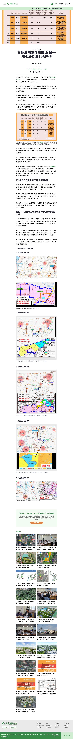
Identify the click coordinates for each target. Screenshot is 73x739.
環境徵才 (39, 723)
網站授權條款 (49, 725)
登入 (56, 4)
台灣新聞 (39, 64)
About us (66, 723)
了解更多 (56, 736)
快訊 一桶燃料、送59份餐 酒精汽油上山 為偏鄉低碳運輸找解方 (33, 8)
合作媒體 (66, 725)
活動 (47, 723)
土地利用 (40, 69)
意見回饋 (66, 727)
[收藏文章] (31, 72)
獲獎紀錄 (57, 727)
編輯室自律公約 (40, 725)
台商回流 (34, 69)
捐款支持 (67, 4)
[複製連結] (42, 72)
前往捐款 (36, 522)
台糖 (45, 69)
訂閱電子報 (61, 4)
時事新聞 (34, 64)
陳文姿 (37, 66)
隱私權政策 (48, 727)
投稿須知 (39, 727)
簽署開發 (41, 142)
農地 (28, 69)
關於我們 (57, 723)
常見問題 (57, 725)
